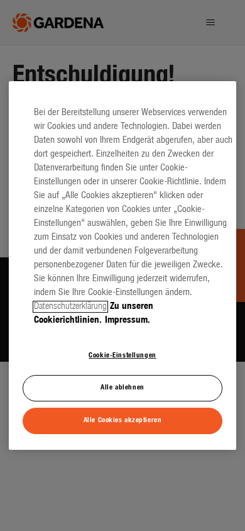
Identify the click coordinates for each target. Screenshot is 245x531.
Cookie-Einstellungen (122, 355)
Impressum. (127, 320)
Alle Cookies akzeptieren (123, 420)
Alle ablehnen (122, 387)
